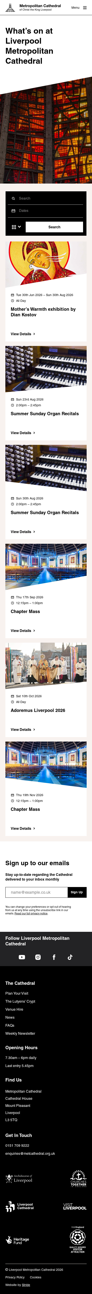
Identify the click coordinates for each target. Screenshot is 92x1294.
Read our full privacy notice (31, 913)
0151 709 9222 (17, 1145)
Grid (14, 227)
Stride (26, 1285)
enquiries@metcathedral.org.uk (30, 1153)
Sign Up (77, 892)
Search (54, 227)
